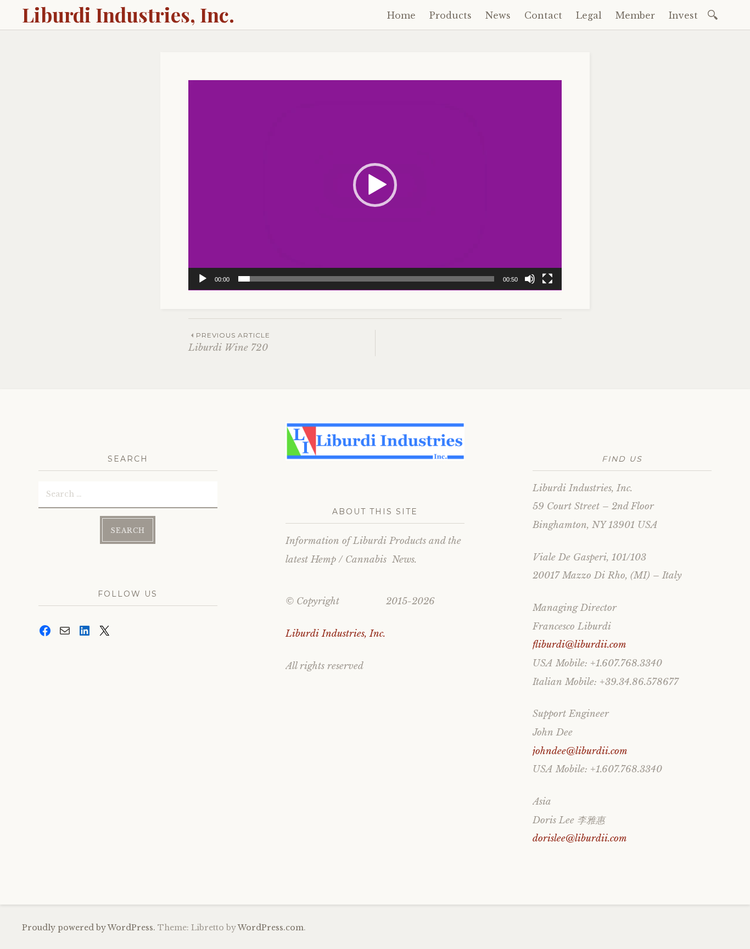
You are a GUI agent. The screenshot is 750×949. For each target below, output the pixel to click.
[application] (375, 185)
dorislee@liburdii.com (580, 838)
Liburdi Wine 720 (229, 342)
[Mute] (529, 278)
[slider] (366, 279)
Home (401, 15)
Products (450, 15)
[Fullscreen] (547, 278)
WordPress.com (271, 928)
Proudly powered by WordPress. (88, 928)
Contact (543, 15)
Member (635, 15)
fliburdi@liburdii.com (579, 644)
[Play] (202, 278)
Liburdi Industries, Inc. (128, 14)
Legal (589, 15)
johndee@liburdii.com (580, 751)
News (498, 15)
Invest (683, 15)
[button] (375, 185)
